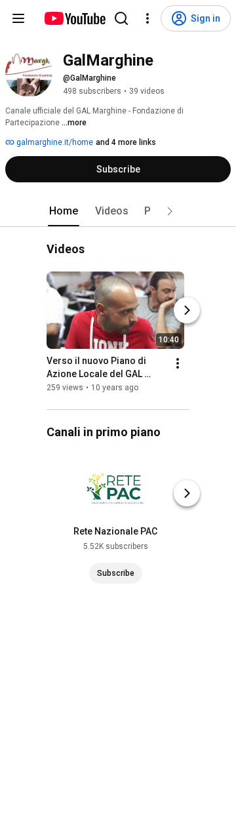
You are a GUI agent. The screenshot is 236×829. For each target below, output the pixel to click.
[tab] (63, 211)
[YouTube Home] (74, 18)
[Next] (187, 310)
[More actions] (178, 363)
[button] (170, 211)
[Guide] (18, 18)
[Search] (121, 18)
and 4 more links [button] (126, 142)
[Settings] (147, 18)
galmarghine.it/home (53, 142)
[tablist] (118, 211)
